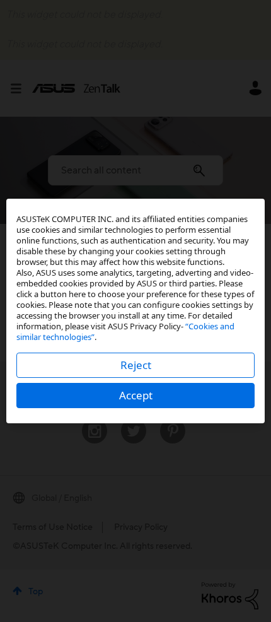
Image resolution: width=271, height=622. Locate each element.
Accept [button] (136, 395)
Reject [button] (135, 365)
